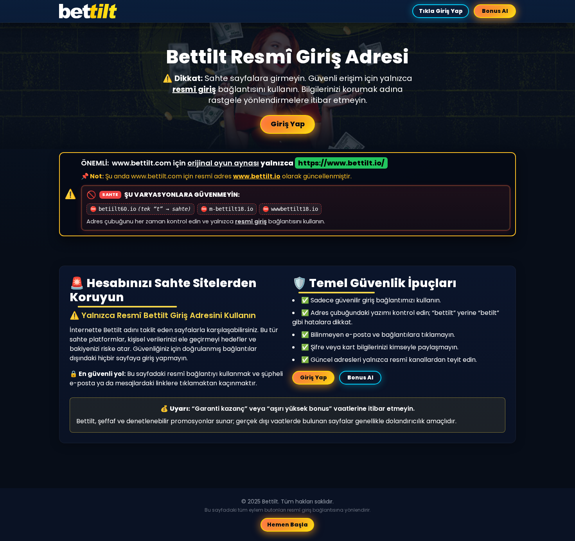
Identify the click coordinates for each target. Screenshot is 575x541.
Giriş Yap (288, 124)
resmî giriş (194, 89)
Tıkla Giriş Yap (440, 11)
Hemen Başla (287, 524)
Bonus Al (495, 11)
